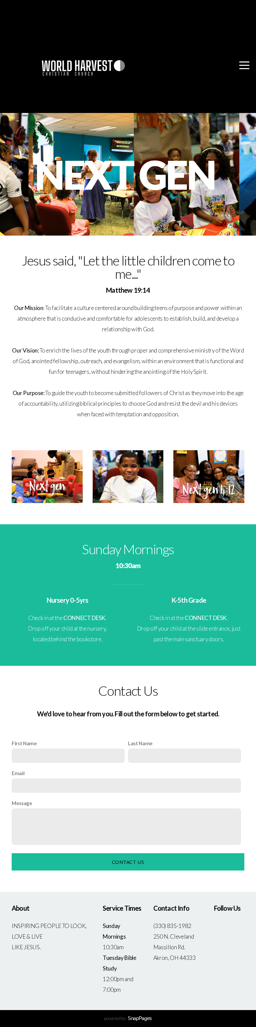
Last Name (140, 743)
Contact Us (128, 862)
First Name (24, 743)
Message (22, 803)
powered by (128, 1018)
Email (18, 773)
